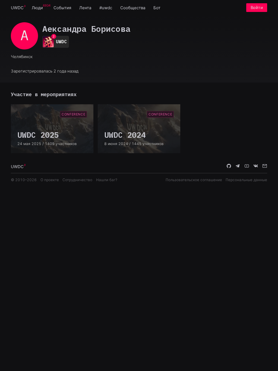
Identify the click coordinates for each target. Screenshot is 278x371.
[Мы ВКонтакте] (255, 166)
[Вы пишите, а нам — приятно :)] (264, 166)
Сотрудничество (77, 180)
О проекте (49, 180)
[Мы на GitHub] (228, 166)
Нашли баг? (106, 180)
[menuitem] (17, 7)
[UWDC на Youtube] (246, 166)
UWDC (17, 7)
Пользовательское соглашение (194, 180)
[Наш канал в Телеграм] (237, 166)
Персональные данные (246, 180)
